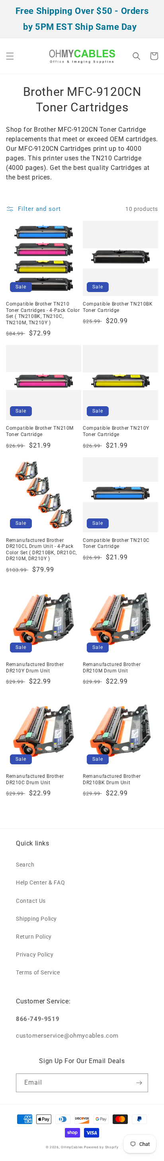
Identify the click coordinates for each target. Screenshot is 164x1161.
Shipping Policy (36, 919)
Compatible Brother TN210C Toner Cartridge (116, 543)
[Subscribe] (139, 1082)
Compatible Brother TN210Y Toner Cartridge (116, 431)
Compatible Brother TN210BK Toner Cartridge (118, 307)
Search (25, 864)
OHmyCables (72, 1147)
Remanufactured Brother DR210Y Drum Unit (35, 668)
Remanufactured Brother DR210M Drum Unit (112, 668)
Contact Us (31, 901)
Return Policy (34, 936)
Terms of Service (38, 972)
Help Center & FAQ (40, 882)
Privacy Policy (34, 954)
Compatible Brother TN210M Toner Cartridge (40, 431)
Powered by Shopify (101, 1147)
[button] (10, 56)
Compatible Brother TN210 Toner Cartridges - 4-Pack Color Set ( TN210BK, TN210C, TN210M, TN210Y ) (43, 313)
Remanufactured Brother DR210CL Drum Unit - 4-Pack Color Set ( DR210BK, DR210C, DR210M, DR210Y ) (41, 550)
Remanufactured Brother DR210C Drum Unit (35, 779)
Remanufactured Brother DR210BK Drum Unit (112, 779)
